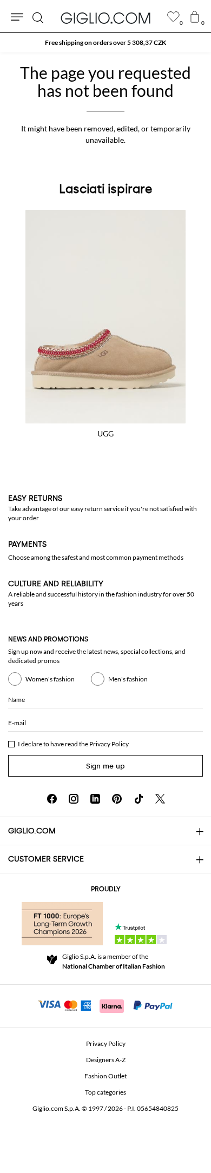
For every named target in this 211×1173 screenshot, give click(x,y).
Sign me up (105, 766)
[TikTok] (138, 798)
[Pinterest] (117, 798)
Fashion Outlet (105, 1076)
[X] (160, 798)
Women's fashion (50, 679)
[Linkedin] (95, 798)
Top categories (105, 1092)
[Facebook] (52, 798)
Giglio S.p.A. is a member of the (113, 961)
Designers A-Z (106, 1060)
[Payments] (106, 1005)
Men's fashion (128, 679)
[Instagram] (73, 798)
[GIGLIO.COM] (105, 18)
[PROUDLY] (62, 923)
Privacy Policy (109, 744)
